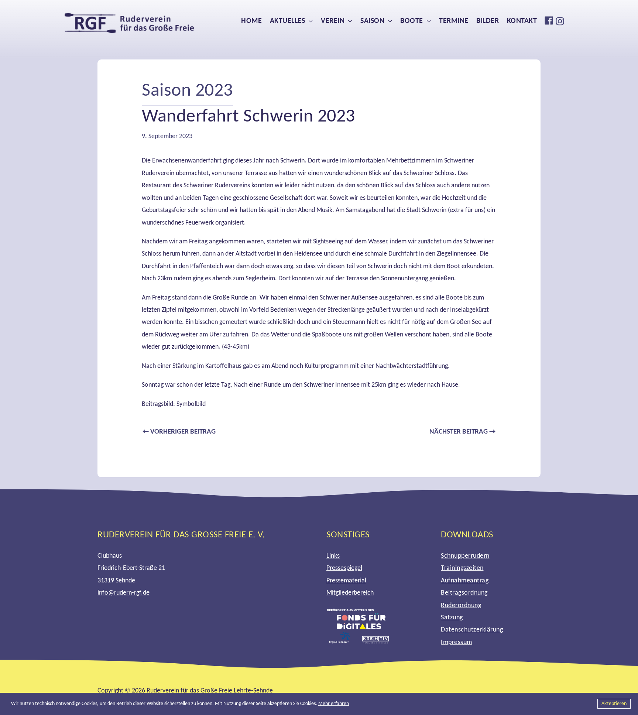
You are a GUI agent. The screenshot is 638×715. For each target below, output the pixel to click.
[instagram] (560, 21)
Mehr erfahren (333, 704)
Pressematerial (346, 580)
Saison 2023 (187, 91)
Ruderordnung (461, 605)
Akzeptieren (614, 704)
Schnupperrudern (465, 556)
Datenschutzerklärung (472, 629)
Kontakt (522, 21)
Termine (454, 21)
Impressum (456, 642)
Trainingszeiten (462, 568)
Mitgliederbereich (350, 592)
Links (333, 556)
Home (251, 21)
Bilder (487, 21)
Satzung (452, 617)
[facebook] (549, 20)
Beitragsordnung (464, 592)
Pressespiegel (344, 568)
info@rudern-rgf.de (123, 592)
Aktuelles (287, 21)
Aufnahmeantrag (464, 580)
